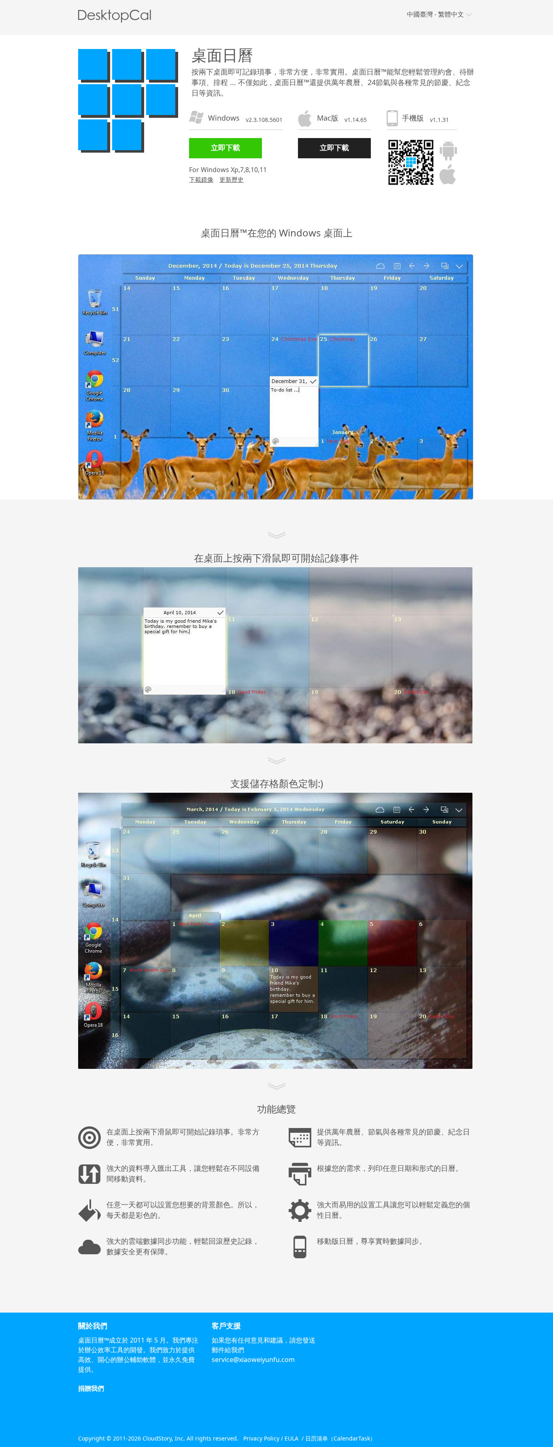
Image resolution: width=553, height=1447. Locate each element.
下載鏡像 (201, 179)
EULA (291, 1438)
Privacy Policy (261, 1438)
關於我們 (92, 1325)
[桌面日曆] (116, 16)
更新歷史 (231, 179)
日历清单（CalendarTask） (340, 1438)
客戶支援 (226, 1325)
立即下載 (225, 147)
